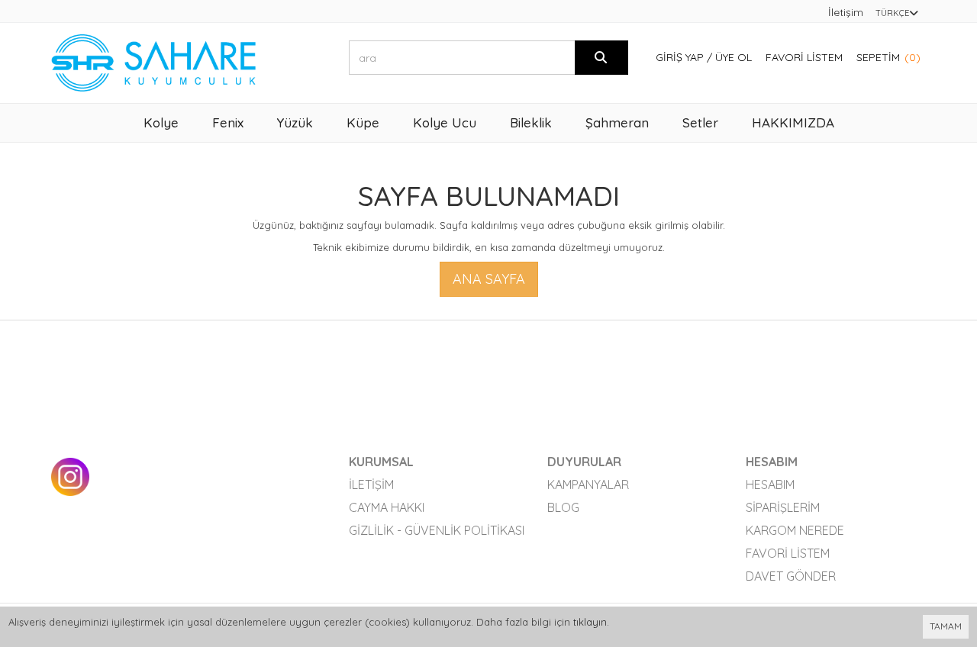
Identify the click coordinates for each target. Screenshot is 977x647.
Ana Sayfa (489, 279)
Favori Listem (804, 57)
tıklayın (590, 622)
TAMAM (946, 626)
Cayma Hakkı (386, 507)
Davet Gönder (791, 576)
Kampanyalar (588, 484)
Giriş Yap (680, 57)
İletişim (845, 12)
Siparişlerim (783, 507)
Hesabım (770, 484)
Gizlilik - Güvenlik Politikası (436, 530)
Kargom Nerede (795, 530)
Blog (563, 507)
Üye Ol (733, 57)
